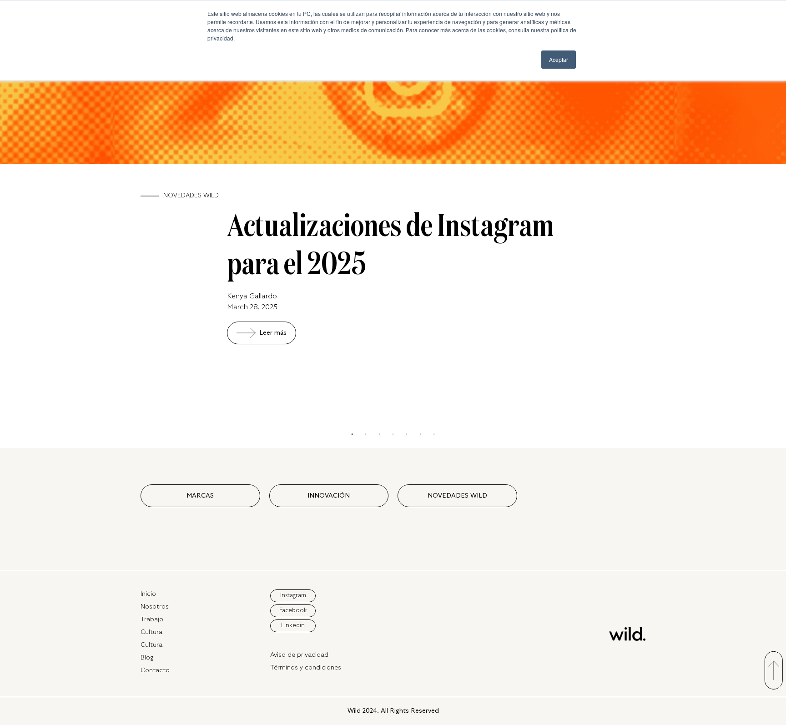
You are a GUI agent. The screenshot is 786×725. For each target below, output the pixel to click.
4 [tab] (393, 434)
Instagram (293, 595)
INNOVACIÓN (328, 496)
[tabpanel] (393, 186)
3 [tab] (379, 434)
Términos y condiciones (305, 668)
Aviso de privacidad (299, 655)
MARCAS (200, 496)
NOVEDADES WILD (457, 496)
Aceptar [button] (558, 59)
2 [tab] (365, 434)
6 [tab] (420, 434)
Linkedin (293, 625)
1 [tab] (352, 434)
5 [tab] (406, 434)
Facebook (293, 610)
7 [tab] (433, 434)
